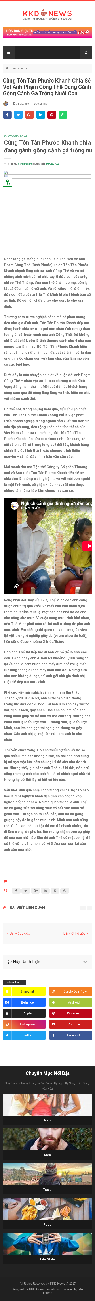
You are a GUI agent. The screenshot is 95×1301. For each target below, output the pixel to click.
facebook (74, 1035)
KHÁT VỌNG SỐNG (15, 136)
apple (27, 1013)
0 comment (42, 103)
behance (27, 1002)
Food (47, 1225)
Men (47, 1155)
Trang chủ (17, 68)
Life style (47, 1259)
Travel (47, 1190)
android (74, 1002)
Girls (47, 1120)
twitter (27, 1035)
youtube (74, 1024)
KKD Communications (45, 1289)
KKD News (58, 1283)
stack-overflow (75, 991)
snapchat (27, 991)
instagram (27, 1024)
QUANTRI (52, 164)
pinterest (74, 1013)
